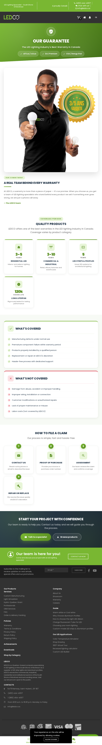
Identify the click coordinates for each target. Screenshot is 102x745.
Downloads (9, 650)
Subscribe (79, 570)
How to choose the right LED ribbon (68, 619)
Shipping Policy (10, 638)
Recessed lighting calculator (65, 648)
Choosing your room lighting (65, 625)
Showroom (57, 596)
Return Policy (9, 635)
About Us (57, 593)
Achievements (10, 644)
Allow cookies (51, 739)
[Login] (91, 17)
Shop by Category (12, 655)
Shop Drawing (59, 642)
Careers (56, 603)
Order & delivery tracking (15, 615)
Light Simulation (11, 599)
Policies (7, 621)
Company (57, 589)
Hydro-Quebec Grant (13, 602)
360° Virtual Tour (60, 645)
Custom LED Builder (61, 652)
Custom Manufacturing (14, 596)
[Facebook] (89, 573)
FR (96, 17)
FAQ (5, 612)
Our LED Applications (62, 634)
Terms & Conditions (12, 628)
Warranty (8, 625)
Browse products (68, 537)
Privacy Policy (10, 632)
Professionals (9, 605)
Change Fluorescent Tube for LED (67, 622)
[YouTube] (95, 573)
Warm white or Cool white (64, 612)
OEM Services (9, 609)
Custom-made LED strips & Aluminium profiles (73, 628)
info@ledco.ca (84, 8)
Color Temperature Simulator (65, 639)
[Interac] (78, 727)
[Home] (85, 17)
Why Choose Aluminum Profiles (66, 615)
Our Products (10, 589)
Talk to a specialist (37, 537)
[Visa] (58, 727)
